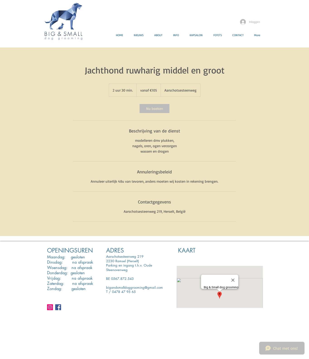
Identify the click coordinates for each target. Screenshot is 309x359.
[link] (154, 108)
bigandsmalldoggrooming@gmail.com (134, 287)
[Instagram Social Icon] (50, 307)
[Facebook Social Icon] (58, 307)
